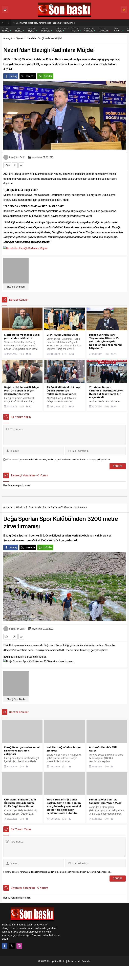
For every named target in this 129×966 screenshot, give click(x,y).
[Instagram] (19, 946)
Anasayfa (7, 38)
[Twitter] (12, 946)
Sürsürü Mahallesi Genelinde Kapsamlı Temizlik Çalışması (44, 22)
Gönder (48, 76)
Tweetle (30, 76)
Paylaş (13, 76)
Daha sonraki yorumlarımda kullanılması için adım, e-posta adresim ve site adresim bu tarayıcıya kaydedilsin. (58, 459)
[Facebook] (4, 946)
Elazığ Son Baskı (17, 157)
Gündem (20, 507)
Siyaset (19, 38)
